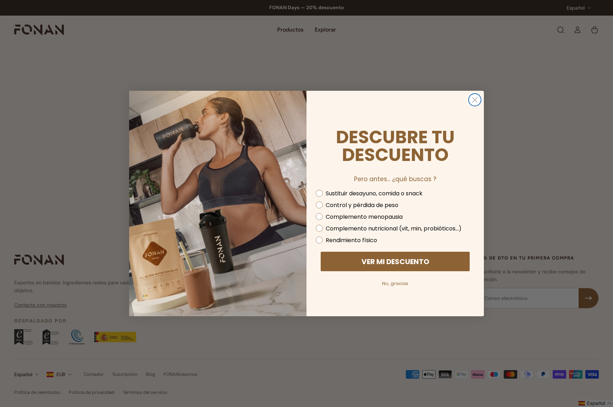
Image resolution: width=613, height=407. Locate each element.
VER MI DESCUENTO (395, 262)
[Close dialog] (475, 100)
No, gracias (395, 283)
